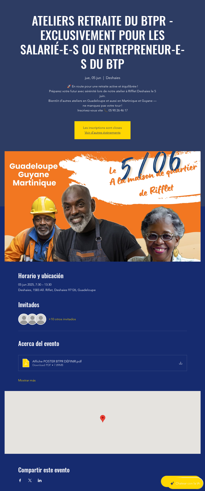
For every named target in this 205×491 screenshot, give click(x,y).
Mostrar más (27, 380)
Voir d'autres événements (103, 132)
